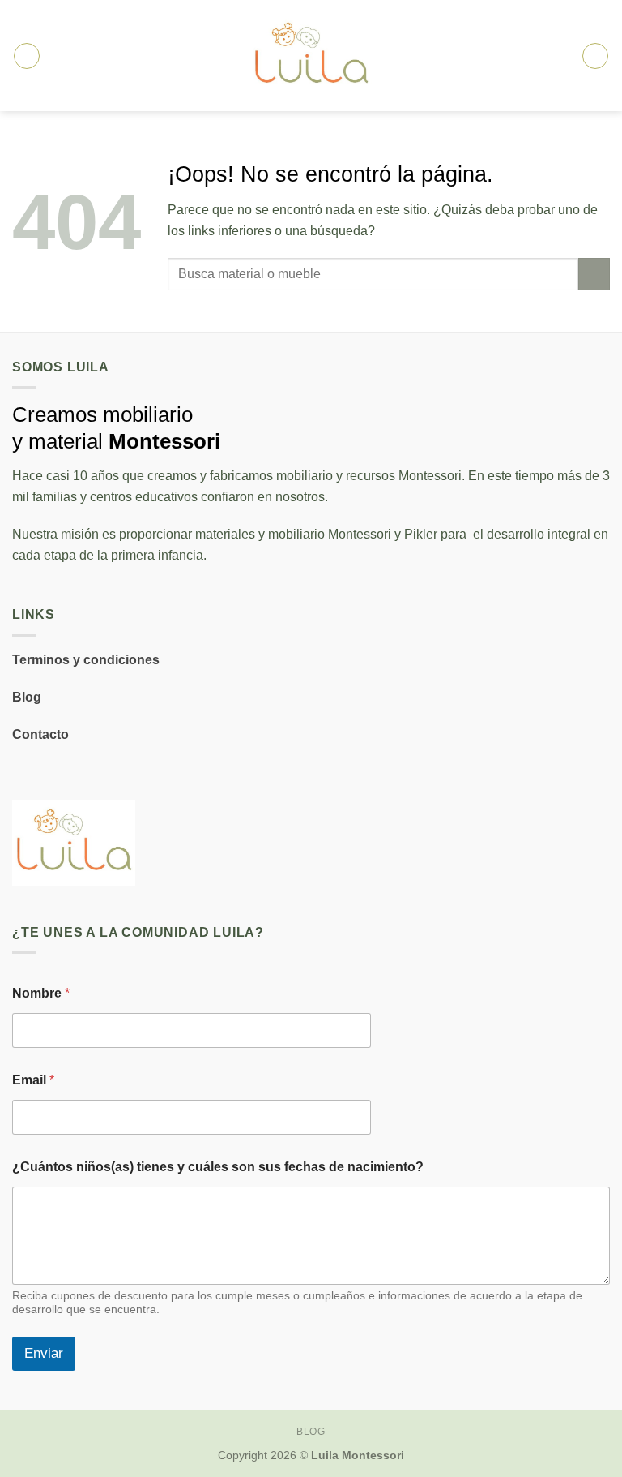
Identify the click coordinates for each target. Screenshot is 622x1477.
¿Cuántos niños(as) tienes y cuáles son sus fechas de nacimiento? (218, 1167)
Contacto (40, 734)
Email (33, 1080)
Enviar (43, 1353)
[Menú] (27, 56)
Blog (26, 697)
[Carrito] (595, 56)
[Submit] (594, 274)
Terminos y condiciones (86, 660)
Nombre (41, 993)
